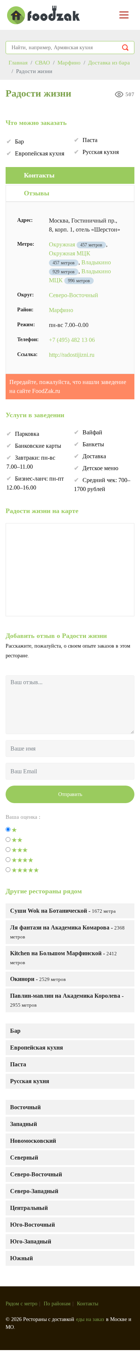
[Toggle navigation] (123, 14)
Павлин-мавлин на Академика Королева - (67, 1000)
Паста (18, 1064)
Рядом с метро (21, 1303)
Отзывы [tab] (36, 193)
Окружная (62, 244)
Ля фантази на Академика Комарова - (67, 932)
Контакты (87, 1303)
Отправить (70, 794)
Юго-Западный (30, 1241)
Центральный (29, 1208)
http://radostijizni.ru (71, 355)
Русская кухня (29, 1081)
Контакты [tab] (39, 175)
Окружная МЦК (69, 253)
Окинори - (38, 979)
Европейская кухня (36, 1047)
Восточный (25, 1107)
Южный (21, 1258)
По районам (57, 1303)
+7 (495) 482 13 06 (72, 340)
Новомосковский (33, 1141)
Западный (23, 1124)
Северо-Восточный (36, 1174)
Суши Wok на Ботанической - (63, 911)
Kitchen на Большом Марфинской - (63, 957)
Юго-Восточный (32, 1224)
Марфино (61, 310)
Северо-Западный (34, 1191)
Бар (15, 1031)
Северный (24, 1157)
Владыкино (96, 262)
